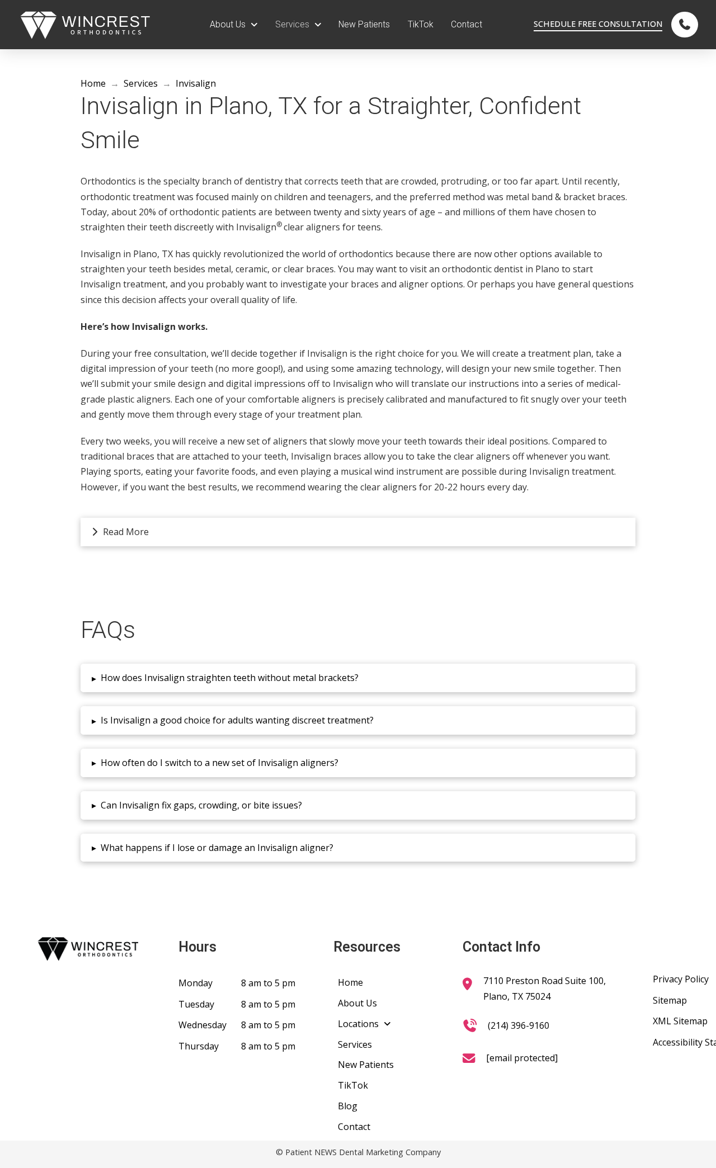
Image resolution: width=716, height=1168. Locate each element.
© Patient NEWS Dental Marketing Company (358, 1152)
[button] (358, 532)
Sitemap (670, 1000)
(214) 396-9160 (518, 1025)
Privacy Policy (681, 979)
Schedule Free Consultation (598, 23)
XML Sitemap (680, 1021)
